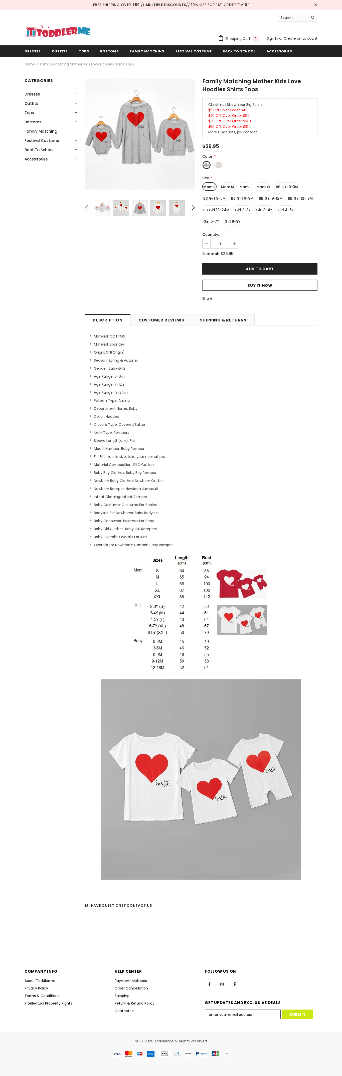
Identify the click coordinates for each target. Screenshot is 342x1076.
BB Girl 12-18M (300, 198)
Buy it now (259, 285)
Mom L (245, 186)
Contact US (139, 905)
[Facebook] (209, 984)
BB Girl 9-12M (270, 198)
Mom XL (263, 186)
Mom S (209, 186)
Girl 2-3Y (243, 209)
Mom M (227, 186)
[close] (315, 4)
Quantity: (210, 234)
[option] (140, 134)
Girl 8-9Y (232, 221)
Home (30, 64)
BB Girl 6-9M (242, 198)
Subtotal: (210, 253)
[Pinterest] (234, 984)
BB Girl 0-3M (287, 186)
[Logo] (58, 32)
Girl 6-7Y (211, 221)
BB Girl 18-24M (216, 209)
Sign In (273, 38)
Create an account (300, 38)
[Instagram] (222, 984)
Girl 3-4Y (264, 209)
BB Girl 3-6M (214, 198)
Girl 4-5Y (286, 209)
